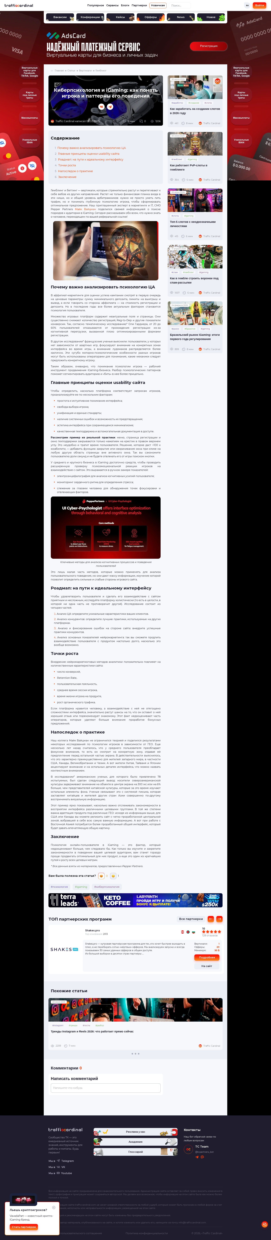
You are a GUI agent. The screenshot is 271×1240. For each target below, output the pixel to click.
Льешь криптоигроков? (28, 1210)
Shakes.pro (92, 930)
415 (184, 236)
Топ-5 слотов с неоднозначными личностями (193, 224)
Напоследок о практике (74, 171)
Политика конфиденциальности (147, 1233)
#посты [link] (86, 1025)
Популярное (95, 5)
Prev (52, 1023)
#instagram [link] (57, 1025)
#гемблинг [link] (177, 159)
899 (184, 349)
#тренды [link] (73, 1025)
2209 (65, 1045)
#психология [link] (59, 886)
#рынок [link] (175, 329)
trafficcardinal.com (85, 1204)
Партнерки (139, 5)
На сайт (206, 966)
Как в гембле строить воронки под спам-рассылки (194, 280)
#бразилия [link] (190, 329)
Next (218, 1023)
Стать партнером (24, 1227)
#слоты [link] (208, 103)
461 (184, 123)
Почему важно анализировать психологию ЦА (90, 148)
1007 (184, 292)
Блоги (125, 5)
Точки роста (65, 165)
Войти (259, 5)
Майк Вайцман (85, 209)
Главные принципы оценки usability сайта (87, 153)
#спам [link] (175, 272)
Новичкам (158, 5)
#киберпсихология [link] (107, 886)
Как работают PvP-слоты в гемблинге (188, 167)
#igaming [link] (81, 886)
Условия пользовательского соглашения (75, 1233)
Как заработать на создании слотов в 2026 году (195, 111)
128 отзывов (210, 935)
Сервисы (112, 5)
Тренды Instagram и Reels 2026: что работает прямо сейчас (92, 1031)
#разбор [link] (100, 1025)
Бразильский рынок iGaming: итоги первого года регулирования (195, 337)
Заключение (65, 177)
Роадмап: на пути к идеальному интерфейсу (89, 159)
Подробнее (207, 957)
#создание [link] (194, 103)
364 (184, 179)
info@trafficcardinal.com (192, 1222)
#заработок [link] (177, 103)
